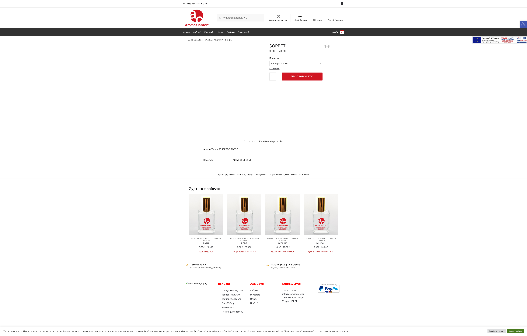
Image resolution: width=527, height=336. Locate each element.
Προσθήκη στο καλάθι (302, 77)
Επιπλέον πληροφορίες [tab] (271, 141)
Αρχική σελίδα (194, 40)
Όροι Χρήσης (228, 303)
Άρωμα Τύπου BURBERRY (201, 238)
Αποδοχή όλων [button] (515, 331)
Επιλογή (206, 255)
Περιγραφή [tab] (249, 141)
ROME (244, 243)
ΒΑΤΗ (206, 243)
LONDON (321, 243)
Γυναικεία (255, 294)
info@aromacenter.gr (293, 294)
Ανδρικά (254, 290)
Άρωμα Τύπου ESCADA (278, 174)
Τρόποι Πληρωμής (231, 294)
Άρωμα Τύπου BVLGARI (239, 238)
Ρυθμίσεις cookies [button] (496, 331)
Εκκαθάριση (274, 68)
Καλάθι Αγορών (300, 20)
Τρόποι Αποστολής (231, 299)
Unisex (253, 299)
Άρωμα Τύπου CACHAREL (277, 238)
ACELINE (282, 243)
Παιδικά (254, 303)
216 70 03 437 (203, 3)
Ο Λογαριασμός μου (278, 20)
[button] (523, 24)
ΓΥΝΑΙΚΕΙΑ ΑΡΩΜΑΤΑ (213, 40)
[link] (342, 4)
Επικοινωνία (228, 307)
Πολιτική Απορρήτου (232, 311)
